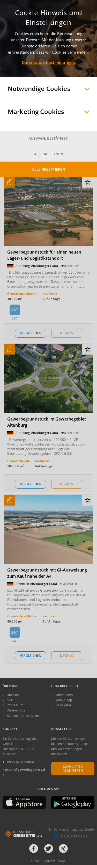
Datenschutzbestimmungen (48, 62)
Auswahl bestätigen (48, 138)
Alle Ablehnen (48, 154)
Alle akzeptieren (48, 169)
